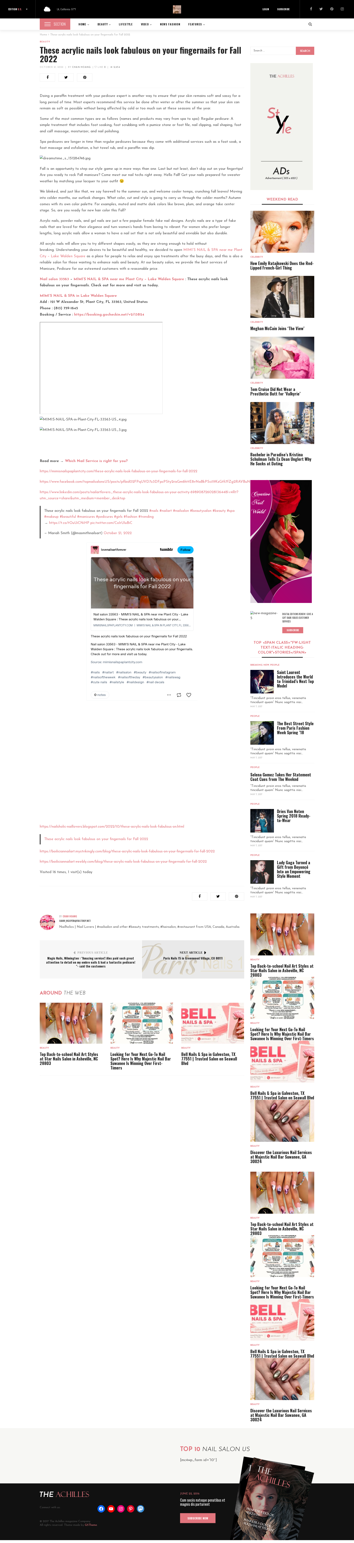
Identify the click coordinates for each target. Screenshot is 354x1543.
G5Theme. (91, 1525)
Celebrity (256, 257)
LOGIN (265, 9)
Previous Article (92, 952)
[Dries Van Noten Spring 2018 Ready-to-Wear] (262, 821)
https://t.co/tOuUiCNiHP (69, 523)
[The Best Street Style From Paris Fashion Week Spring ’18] (262, 733)
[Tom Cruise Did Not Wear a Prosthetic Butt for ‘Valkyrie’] (282, 358)
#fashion (130, 517)
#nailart (166, 511)
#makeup (51, 517)
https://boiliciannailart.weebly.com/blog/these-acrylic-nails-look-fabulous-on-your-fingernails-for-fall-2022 (123, 862)
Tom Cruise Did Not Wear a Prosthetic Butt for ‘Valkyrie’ (275, 391)
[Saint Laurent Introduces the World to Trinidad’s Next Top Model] (262, 681)
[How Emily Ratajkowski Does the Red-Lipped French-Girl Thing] (282, 232)
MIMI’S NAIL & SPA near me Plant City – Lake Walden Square (129, 279)
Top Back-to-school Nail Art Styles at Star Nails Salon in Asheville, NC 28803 (69, 1058)
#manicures (86, 517)
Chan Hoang (81, 67)
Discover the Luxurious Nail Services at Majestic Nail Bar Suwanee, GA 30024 (281, 1156)
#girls (118, 517)
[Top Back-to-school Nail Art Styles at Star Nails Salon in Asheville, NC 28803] (71, 1023)
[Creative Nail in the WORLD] (281, 541)
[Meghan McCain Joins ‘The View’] (282, 297)
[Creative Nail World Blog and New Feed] (281, 126)
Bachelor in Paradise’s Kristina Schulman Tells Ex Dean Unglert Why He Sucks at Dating (280, 459)
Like (101, 67)
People (274, 665)
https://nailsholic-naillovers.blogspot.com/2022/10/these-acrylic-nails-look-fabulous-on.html (112, 827)
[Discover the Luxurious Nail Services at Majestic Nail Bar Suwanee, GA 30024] (282, 1121)
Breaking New (259, 665)
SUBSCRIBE (283, 9)
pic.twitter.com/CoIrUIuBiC (111, 523)
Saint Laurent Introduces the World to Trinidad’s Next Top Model (295, 679)
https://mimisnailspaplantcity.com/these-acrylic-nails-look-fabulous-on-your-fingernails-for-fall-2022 (118, 471)
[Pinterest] (331, 9)
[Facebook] (311, 9)
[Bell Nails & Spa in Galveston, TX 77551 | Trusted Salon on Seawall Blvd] (212, 1023)
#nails (153, 511)
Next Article (191, 952)
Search (305, 51)
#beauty (219, 511)
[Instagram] (342, 9)
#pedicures (104, 517)
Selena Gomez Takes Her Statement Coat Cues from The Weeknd (280, 777)
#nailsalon (181, 511)
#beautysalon (200, 511)
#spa (231, 511)
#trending (146, 517)
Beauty (45, 42)
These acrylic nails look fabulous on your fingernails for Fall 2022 (96, 839)
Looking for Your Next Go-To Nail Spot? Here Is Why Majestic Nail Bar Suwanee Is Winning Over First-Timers (140, 1061)
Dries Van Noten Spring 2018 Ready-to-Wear (293, 815)
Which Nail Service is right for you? (96, 461)
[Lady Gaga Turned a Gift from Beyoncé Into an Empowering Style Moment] (262, 872)
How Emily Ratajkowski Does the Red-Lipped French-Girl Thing (282, 265)
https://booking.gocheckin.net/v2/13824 (109, 315)
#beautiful (68, 517)
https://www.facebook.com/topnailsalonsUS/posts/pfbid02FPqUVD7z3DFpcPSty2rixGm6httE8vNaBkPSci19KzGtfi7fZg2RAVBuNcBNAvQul (153, 482)
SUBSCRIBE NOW (197, 1518)
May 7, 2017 (256, 707)
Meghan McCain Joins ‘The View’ (277, 328)
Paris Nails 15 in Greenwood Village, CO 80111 (193, 958)
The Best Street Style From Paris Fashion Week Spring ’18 (295, 727)
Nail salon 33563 (54, 279)
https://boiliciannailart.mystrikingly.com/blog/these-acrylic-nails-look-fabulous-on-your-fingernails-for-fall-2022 (127, 851)
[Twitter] (321, 9)
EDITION (15, 9)
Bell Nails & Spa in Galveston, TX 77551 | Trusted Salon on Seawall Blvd (209, 1058)
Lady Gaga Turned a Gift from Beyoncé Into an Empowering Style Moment (293, 869)
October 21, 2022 (52, 67)
